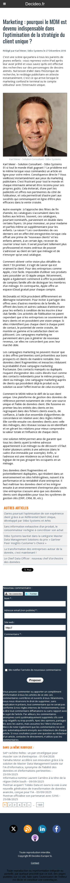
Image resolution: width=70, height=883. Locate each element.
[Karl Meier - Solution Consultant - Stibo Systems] (35, 94)
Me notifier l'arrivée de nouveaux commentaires (35, 669)
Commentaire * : (13, 634)
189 (40, 804)
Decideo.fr (35, 3)
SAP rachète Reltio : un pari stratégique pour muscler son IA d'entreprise (30, 754)
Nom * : (8, 598)
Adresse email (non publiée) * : (21, 610)
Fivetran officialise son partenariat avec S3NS (31, 795)
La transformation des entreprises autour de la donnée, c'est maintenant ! (33, 550)
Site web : (9, 622)
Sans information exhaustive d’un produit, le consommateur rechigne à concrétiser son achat (33, 528)
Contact (35, 862)
